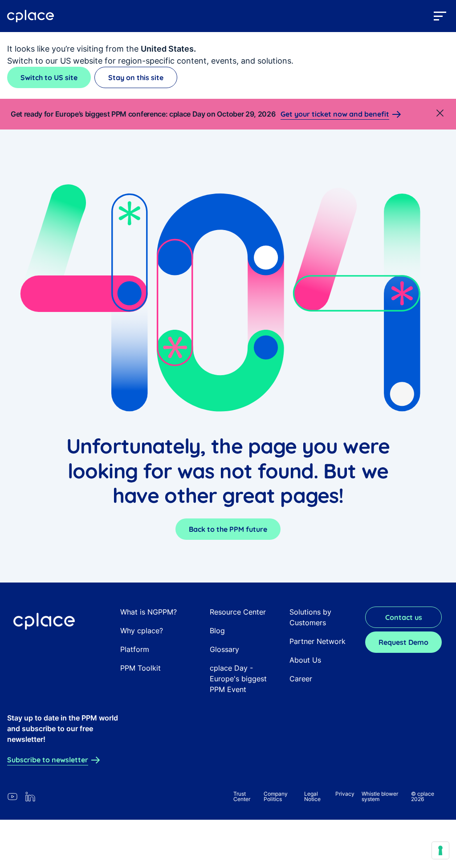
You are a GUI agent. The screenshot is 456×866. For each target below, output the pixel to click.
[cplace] (30, 16)
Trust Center (241, 796)
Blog (217, 630)
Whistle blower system (380, 796)
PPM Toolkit (140, 668)
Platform (134, 649)
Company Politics (276, 796)
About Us (305, 660)
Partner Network (317, 641)
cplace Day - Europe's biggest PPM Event (238, 679)
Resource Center (238, 611)
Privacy (344, 793)
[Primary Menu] (440, 16)
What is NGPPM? (148, 611)
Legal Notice (312, 796)
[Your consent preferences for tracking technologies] (440, 850)
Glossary (224, 649)
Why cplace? (141, 630)
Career (300, 678)
